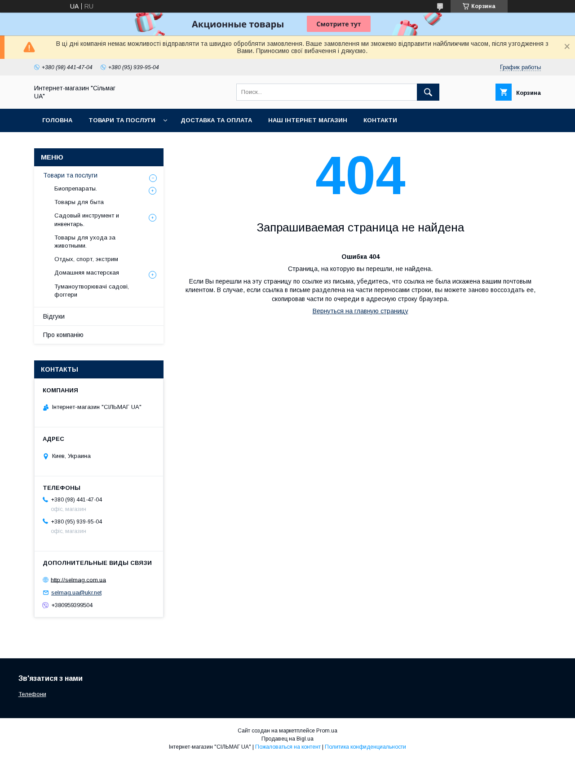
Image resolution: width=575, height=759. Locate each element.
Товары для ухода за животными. (84, 241)
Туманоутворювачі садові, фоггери (91, 290)
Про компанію (63, 334)
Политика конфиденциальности (365, 747)
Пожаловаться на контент (288, 747)
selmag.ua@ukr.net (76, 592)
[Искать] (428, 92)
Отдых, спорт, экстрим (86, 259)
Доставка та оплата (216, 120)
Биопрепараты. (75, 188)
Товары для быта (79, 202)
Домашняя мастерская (86, 272)
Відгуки (54, 316)
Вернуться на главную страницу (360, 311)
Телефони (32, 694)
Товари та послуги (121, 120)
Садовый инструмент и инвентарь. (86, 219)
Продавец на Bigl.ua (287, 739)
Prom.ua (326, 731)
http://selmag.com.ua (78, 579)
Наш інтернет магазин (307, 120)
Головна (57, 120)
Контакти (380, 120)
